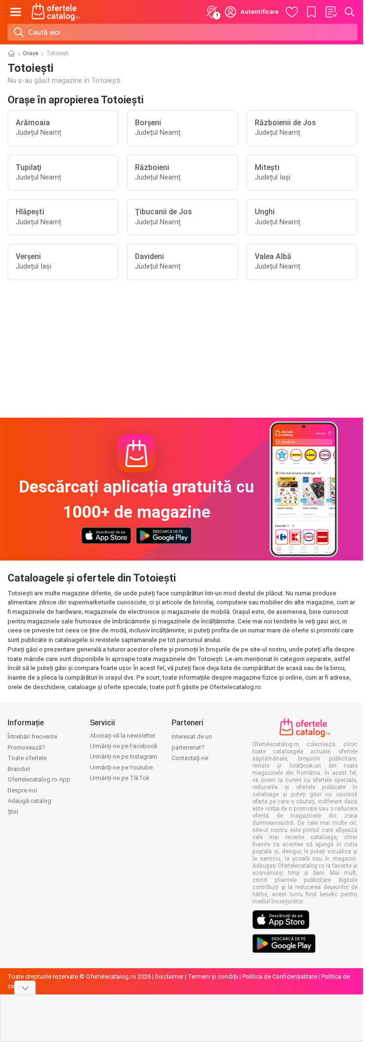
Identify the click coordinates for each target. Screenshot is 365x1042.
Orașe (30, 53)
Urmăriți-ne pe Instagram (123, 756)
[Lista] (330, 12)
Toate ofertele (27, 757)
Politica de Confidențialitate (279, 976)
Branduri (19, 768)
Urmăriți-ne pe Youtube (121, 767)
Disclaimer (169, 976)
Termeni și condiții (213, 976)
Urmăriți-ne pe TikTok (120, 778)
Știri (13, 811)
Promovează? (26, 747)
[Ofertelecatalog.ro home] (55, 12)
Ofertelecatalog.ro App (39, 779)
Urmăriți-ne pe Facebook (124, 746)
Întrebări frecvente (32, 736)
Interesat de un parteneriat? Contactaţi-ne (192, 747)
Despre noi (22, 790)
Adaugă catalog (29, 800)
